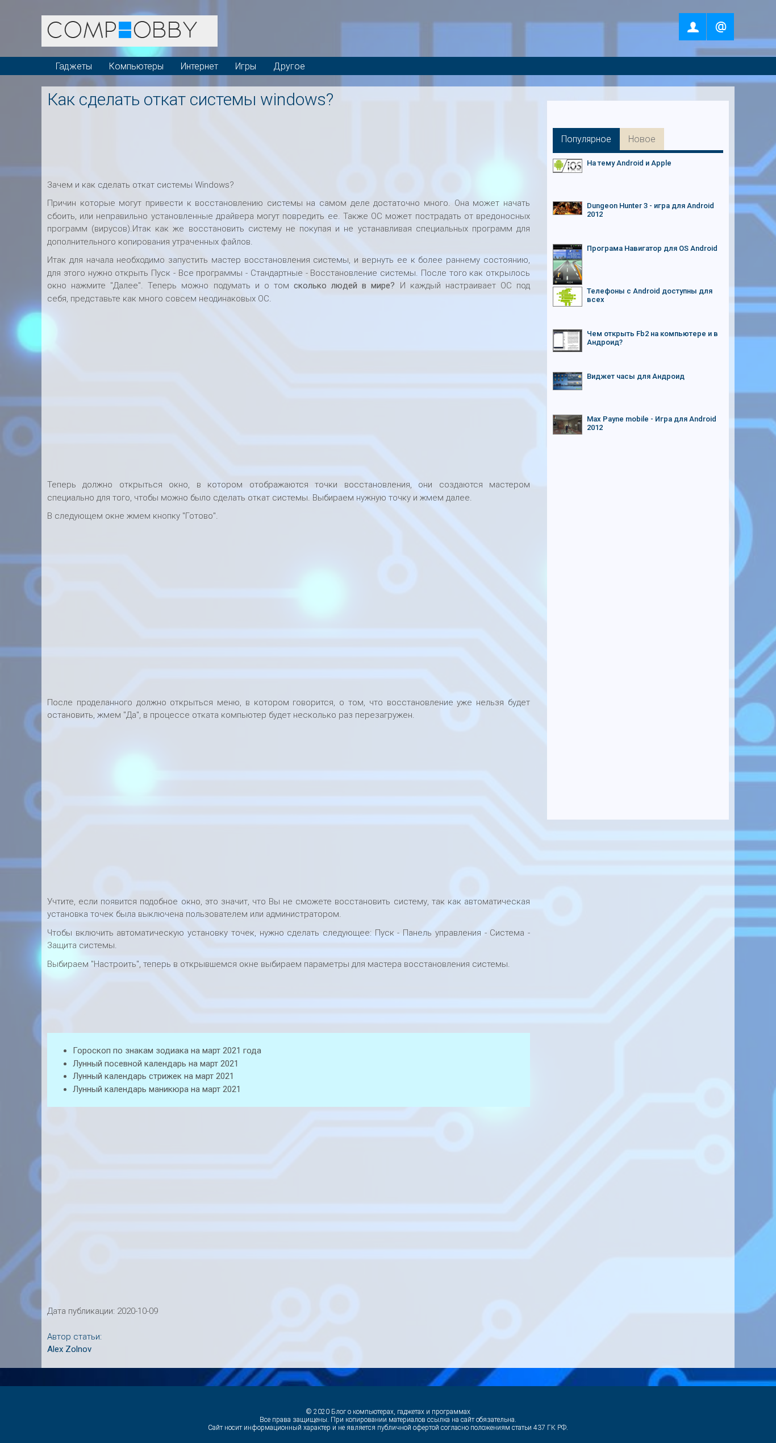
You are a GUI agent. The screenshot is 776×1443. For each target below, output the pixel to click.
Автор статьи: (74, 1337)
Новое (642, 139)
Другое (289, 66)
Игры (245, 66)
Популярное (586, 139)
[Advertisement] (291, 140)
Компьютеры (136, 66)
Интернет (199, 66)
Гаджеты (74, 66)
